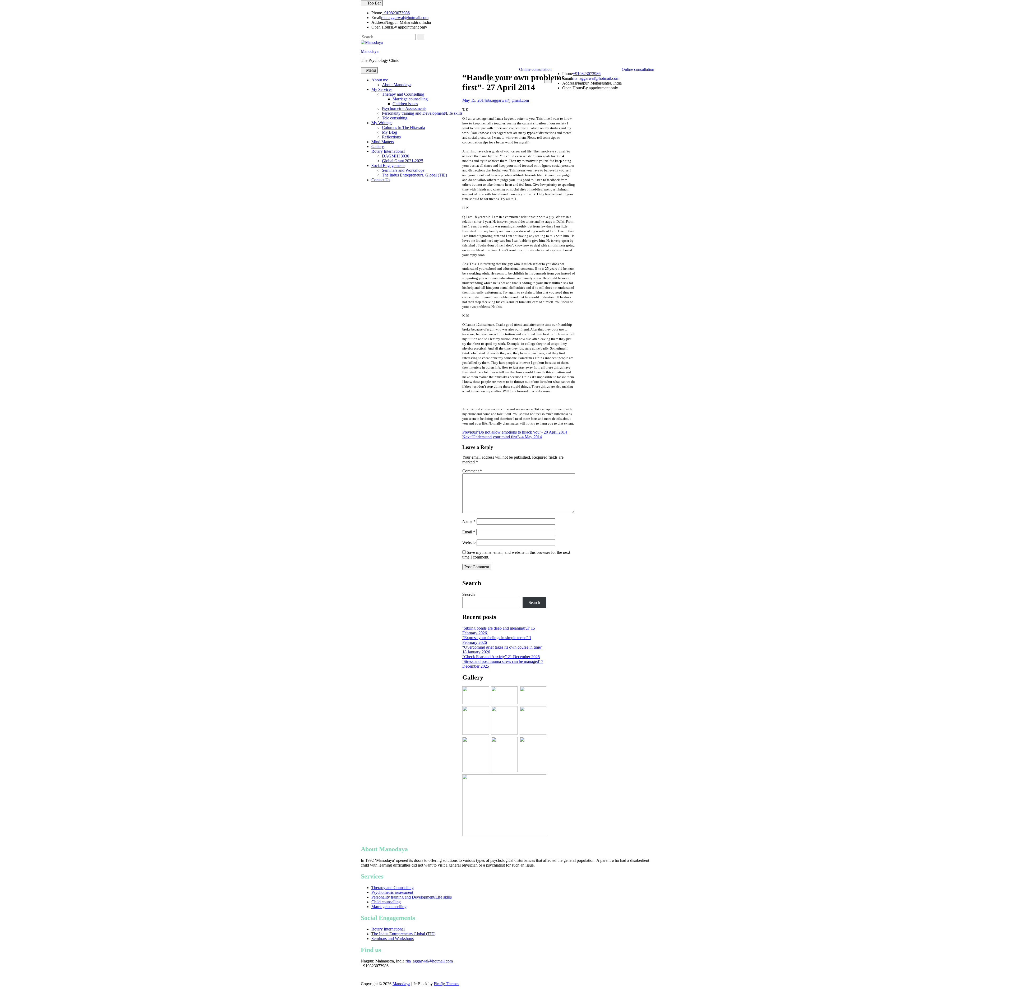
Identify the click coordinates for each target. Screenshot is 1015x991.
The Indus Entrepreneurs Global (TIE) (403, 934)
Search (468, 594)
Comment (472, 471)
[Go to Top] (1, 988)
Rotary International (388, 151)
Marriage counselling (410, 99)
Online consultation (638, 69)
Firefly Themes (446, 983)
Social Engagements (388, 165)
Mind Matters (382, 141)
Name (469, 521)
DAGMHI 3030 (395, 156)
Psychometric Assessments (404, 108)
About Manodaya (396, 84)
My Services (381, 89)
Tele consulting (394, 118)
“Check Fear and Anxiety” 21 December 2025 (501, 656)
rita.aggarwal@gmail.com (507, 100)
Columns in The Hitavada (403, 127)
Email (468, 532)
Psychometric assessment (392, 892)
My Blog (389, 132)
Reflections (391, 137)
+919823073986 (396, 13)
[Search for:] (389, 37)
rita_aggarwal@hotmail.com (404, 17)
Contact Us (380, 180)
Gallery (377, 146)
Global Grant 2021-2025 (402, 161)
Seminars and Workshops (403, 170)
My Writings (381, 122)
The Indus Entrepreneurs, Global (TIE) (414, 175)
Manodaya (370, 51)
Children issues (405, 103)
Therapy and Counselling (403, 94)
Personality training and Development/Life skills (422, 113)
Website (469, 542)
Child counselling (386, 902)
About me (379, 80)
